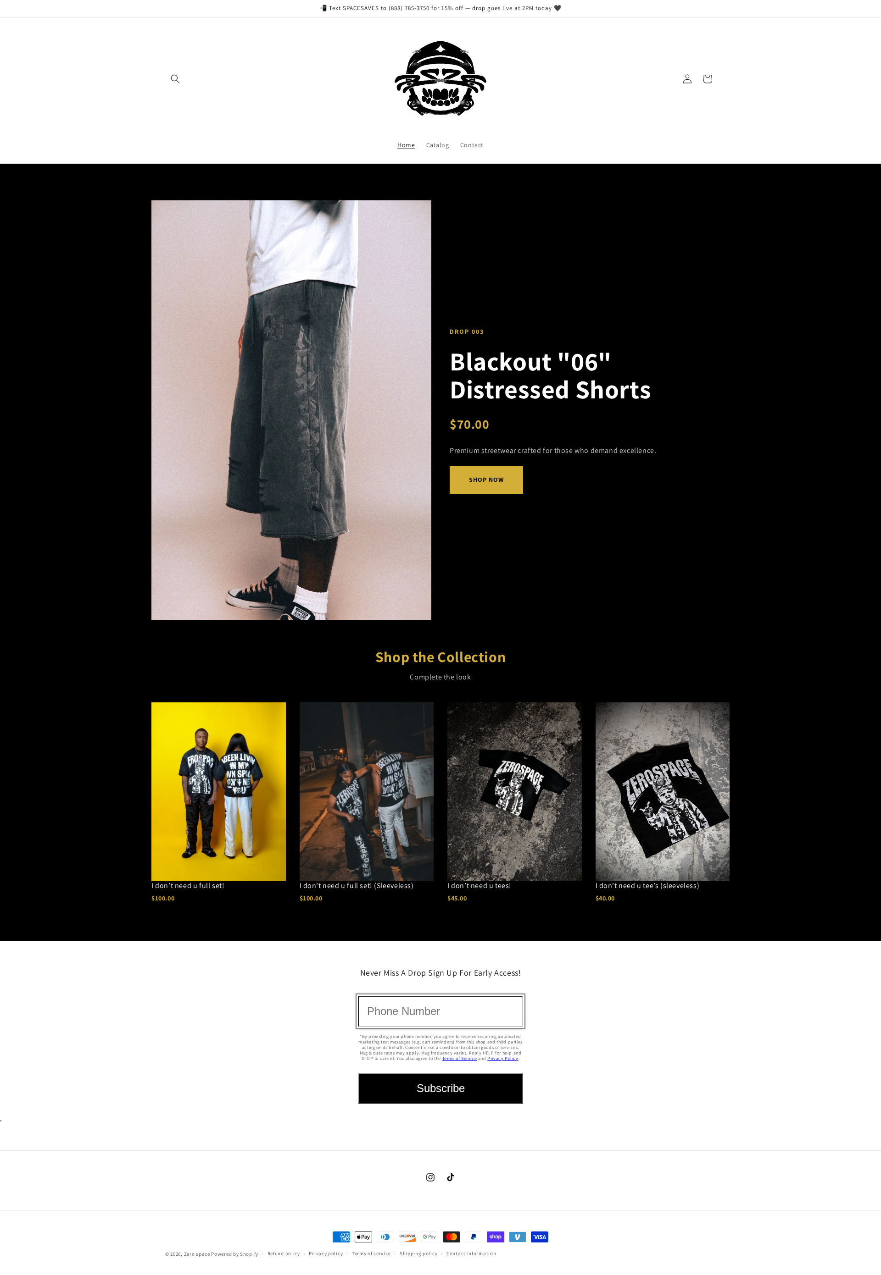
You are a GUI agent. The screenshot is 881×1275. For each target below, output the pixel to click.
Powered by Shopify (234, 1254)
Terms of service (371, 1253)
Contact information (471, 1253)
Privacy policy (326, 1253)
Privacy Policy (502, 1058)
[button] (175, 79)
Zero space (197, 1254)
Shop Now (486, 479)
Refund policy (284, 1253)
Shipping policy (419, 1253)
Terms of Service (459, 1058)
